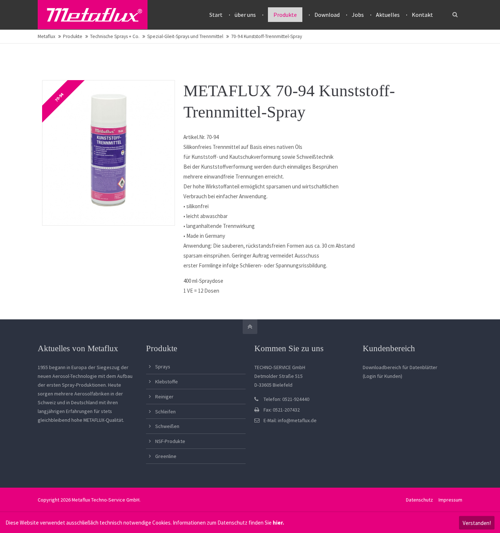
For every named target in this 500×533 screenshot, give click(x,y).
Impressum (450, 499)
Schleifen (165, 411)
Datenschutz (419, 499)
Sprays (162, 366)
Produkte (72, 36)
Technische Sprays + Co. (114, 36)
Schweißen (167, 426)
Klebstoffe (166, 381)
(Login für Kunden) (382, 376)
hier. (278, 522)
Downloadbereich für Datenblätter (400, 367)
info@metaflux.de (297, 420)
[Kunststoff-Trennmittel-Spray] (108, 153)
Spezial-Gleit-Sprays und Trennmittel (185, 36)
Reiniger (164, 396)
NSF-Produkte (170, 441)
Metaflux (46, 36)
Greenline (165, 456)
